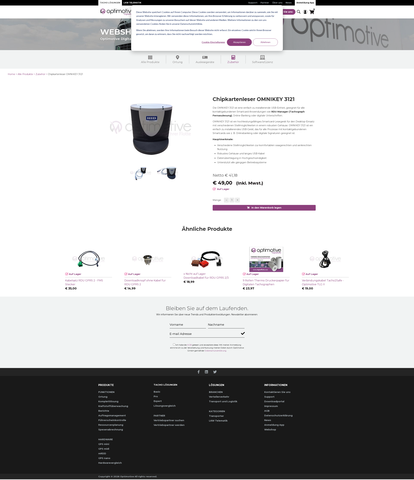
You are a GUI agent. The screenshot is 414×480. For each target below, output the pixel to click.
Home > (12, 74)
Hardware (105, 439)
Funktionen (106, 392)
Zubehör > (41, 74)
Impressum (271, 406)
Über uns (277, 2)
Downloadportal (274, 401)
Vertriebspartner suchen (169, 420)
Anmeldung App (305, 2)
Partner (265, 2)
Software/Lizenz (262, 62)
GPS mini (103, 444)
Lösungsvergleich (165, 405)
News (289, 2)
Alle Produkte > (26, 74)
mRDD (102, 453)
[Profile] (305, 12)
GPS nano (104, 458)
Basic (157, 391)
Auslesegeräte (205, 62)
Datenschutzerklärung (215, 350)
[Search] (298, 12)
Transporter (216, 416)
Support (252, 2)
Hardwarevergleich (110, 462)
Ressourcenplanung (110, 424)
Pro (156, 396)
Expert (158, 401)
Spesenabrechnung (110, 429)
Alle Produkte (150, 62)
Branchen (216, 392)
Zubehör (233, 62)
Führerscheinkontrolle (112, 420)
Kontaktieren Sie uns (277, 392)
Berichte (103, 410)
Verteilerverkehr (219, 396)
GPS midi (103, 448)
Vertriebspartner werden (169, 425)
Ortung (178, 62)
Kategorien (217, 411)
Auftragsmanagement (112, 415)
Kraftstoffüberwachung (113, 406)
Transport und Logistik (223, 401)
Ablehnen (265, 42)
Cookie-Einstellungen (213, 42)
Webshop (270, 429)
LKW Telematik (132, 2)
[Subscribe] (242, 332)
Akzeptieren (239, 42)
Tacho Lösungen (110, 2)
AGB (189, 345)
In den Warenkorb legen (265, 207)
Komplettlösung (108, 401)
